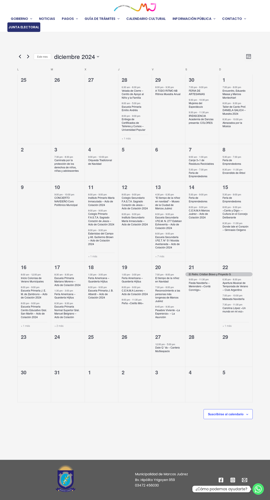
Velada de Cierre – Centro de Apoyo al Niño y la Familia (133, 94)
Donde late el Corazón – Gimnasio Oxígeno (235, 228)
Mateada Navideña (233, 299)
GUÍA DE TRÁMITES (100, 18)
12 (124, 187)
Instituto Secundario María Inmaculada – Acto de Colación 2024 (135, 220)
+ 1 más (126, 138)
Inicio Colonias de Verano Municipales (32, 279)
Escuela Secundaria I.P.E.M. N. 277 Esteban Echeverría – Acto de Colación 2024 (168, 222)
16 (23, 267)
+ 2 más (58, 325)
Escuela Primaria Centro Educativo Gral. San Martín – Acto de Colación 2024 (34, 312)
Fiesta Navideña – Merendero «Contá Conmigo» (200, 286)
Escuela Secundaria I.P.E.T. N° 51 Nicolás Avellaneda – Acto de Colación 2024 (167, 242)
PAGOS (68, 18)
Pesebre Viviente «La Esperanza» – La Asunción (167, 313)
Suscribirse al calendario (226, 414)
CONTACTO (232, 18)
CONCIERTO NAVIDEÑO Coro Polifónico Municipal (66, 201)
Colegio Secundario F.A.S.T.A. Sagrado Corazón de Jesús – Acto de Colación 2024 (135, 203)
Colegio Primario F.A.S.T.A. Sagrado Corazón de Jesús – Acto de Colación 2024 (101, 219)
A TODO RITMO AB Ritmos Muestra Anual (168, 92)
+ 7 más (159, 256)
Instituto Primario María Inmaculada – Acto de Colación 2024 (101, 201)
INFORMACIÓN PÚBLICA (192, 18)
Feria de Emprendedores (198, 174)
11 (91, 187)
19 (124, 267)
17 (57, 267)
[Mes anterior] (19, 56)
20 (158, 267)
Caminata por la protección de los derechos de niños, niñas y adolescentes (66, 165)
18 (91, 267)
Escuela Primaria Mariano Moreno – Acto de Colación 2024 (67, 281)
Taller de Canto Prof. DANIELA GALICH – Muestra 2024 (234, 110)
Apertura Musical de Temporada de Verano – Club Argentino (235, 286)
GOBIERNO (19, 18)
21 (191, 267)
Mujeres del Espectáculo (196, 104)
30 (191, 79)
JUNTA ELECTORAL (23, 27)
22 (225, 267)
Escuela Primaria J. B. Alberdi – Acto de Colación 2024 (100, 294)
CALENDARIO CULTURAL (146, 18)
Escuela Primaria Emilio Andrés (131, 108)
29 (158, 79)
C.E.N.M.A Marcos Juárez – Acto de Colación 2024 (199, 213)
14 (191, 187)
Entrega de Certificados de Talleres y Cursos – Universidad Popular (133, 124)
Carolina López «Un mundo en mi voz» (234, 309)
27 (158, 336)
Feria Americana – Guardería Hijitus (65, 295)
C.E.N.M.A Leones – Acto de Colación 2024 (135, 292)
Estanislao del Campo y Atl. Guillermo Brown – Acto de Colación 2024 (100, 239)
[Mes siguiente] (28, 56)
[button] (30, 18)
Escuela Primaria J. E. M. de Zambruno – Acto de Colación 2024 (34, 294)
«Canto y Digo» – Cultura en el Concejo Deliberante (235, 213)
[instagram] (233, 480)
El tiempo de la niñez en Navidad (167, 279)
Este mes (42, 56)
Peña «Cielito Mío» (133, 303)
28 (124, 79)
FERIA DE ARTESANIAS (197, 92)
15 (225, 187)
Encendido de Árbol (234, 172)
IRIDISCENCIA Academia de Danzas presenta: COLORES (201, 119)
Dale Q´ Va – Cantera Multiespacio (167, 349)
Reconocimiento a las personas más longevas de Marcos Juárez (167, 296)
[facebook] (221, 480)
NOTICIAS (47, 18)
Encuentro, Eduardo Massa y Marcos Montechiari (234, 94)
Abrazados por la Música (232, 124)
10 (57, 187)
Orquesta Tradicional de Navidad (100, 161)
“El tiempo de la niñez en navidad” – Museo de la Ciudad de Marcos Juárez (167, 203)
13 (158, 187)
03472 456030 (147, 485)
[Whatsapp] (258, 489)
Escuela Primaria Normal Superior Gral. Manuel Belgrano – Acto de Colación (67, 312)
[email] (245, 480)
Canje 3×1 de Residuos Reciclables (201, 161)
